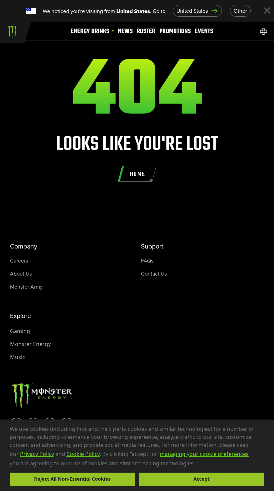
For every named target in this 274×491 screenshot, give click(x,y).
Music (17, 357)
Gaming (20, 331)
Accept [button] (201, 479)
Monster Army (26, 287)
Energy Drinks (90, 31)
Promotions (175, 31)
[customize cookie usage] (201, 465)
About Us (21, 274)
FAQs (147, 261)
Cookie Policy (83, 454)
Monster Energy (30, 344)
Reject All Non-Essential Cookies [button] (72, 479)
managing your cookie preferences (204, 454)
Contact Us (154, 274)
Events (204, 31)
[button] (197, 464)
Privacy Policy (37, 454)
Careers (19, 261)
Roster (146, 31)
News (125, 31)
